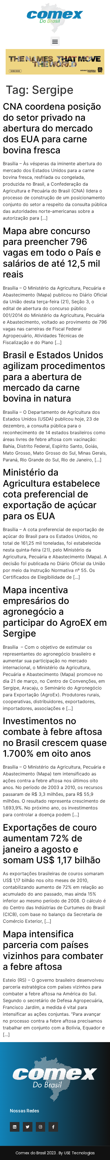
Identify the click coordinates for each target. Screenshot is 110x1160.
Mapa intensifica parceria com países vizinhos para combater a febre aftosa (53, 950)
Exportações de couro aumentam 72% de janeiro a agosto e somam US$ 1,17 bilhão (51, 844)
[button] (55, 41)
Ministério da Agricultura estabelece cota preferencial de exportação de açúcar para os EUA (51, 494)
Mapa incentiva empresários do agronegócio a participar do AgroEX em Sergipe (55, 611)
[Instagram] (40, 1127)
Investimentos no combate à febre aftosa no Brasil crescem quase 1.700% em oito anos (55, 737)
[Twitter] (27, 1127)
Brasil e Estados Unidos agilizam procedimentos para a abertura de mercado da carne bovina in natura (54, 376)
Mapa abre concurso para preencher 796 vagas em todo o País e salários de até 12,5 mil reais (52, 252)
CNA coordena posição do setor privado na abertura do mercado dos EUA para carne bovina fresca (52, 128)
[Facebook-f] (53, 1127)
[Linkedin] (14, 1127)
